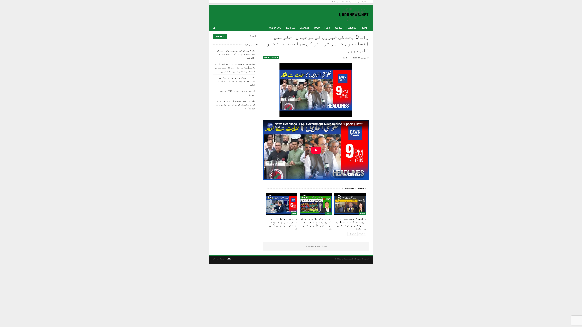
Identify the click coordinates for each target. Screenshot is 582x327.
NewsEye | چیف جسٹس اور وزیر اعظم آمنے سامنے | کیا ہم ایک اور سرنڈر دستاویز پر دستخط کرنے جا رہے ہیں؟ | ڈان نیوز (235, 68)
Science (352, 28)
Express (290, 28)
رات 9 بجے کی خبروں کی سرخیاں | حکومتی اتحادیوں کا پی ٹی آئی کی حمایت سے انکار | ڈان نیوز (234, 54)
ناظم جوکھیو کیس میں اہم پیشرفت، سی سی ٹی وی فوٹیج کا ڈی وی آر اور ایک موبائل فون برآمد (235, 104)
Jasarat (304, 28)
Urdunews (275, 28)
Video (274, 57)
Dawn (317, 28)
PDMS (228, 259)
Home (364, 28)
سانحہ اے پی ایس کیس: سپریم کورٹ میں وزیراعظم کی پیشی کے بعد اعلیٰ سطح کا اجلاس (236, 81)
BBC (328, 28)
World (338, 28)
